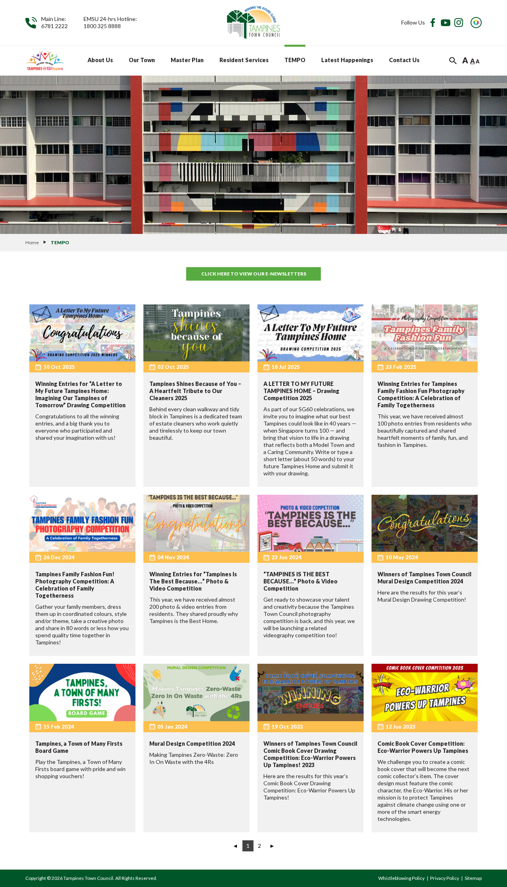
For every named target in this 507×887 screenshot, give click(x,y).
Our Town (142, 60)
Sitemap (473, 878)
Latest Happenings (347, 60)
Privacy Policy (444, 878)
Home (32, 242)
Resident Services (244, 60)
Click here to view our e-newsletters (253, 274)
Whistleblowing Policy (401, 878)
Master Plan (187, 60)
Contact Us (404, 60)
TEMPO (294, 60)
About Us (100, 60)
